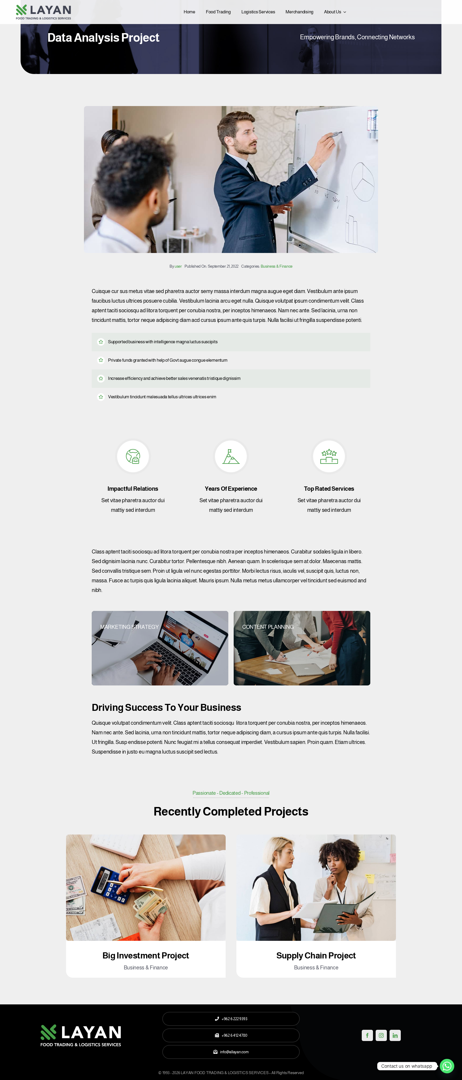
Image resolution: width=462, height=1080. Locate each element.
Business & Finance (277, 266)
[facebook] (367, 1035)
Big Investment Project (145, 955)
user (178, 266)
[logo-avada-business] (43, 7)
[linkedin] (395, 1035)
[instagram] (381, 1035)
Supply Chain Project (316, 955)
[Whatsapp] (447, 1066)
